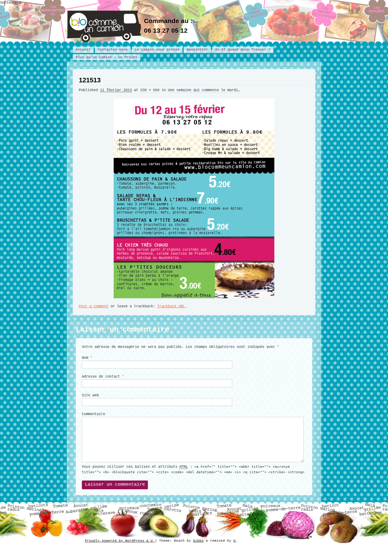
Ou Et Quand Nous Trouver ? (242, 49)
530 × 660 (149, 90)
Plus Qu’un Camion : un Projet (106, 57)
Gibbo (198, 541)
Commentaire (93, 414)
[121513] (194, 195)
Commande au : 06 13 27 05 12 (168, 25)
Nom (87, 358)
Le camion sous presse (157, 49)
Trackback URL (171, 306)
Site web (90, 395)
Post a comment (94, 306)
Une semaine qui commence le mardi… (204, 90)
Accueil (83, 49)
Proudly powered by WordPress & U (120, 541)
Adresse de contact (103, 377)
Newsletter (197, 49)
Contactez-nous (113, 49)
